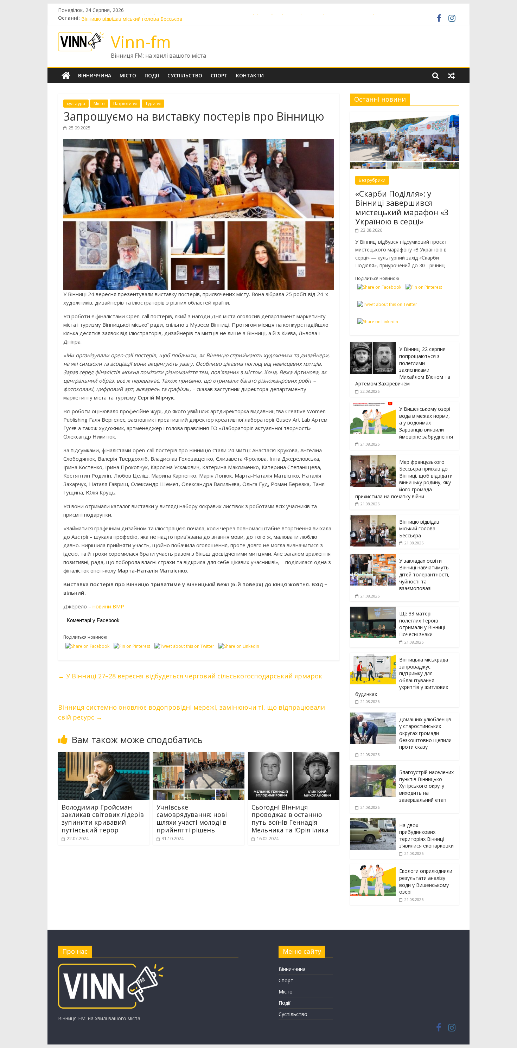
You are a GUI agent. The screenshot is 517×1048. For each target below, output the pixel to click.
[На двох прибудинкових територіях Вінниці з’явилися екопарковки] (373, 822)
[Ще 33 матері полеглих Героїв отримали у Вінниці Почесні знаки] (373, 610)
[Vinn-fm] (66, 75)
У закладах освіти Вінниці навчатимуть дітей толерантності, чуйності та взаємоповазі (424, 574)
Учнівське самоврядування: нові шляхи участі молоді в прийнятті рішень (192, 818)
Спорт (219, 75)
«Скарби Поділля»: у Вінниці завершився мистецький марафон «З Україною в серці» (401, 207)
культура (76, 104)
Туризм (153, 104)
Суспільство (184, 75)
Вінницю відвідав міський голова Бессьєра (419, 528)
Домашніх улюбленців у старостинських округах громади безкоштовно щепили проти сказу (425, 733)
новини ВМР (108, 606)
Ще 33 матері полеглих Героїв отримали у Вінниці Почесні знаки (422, 624)
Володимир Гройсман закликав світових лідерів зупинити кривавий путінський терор (103, 818)
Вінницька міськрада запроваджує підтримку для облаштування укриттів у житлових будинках (401, 676)
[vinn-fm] (111, 967)
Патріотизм (125, 104)
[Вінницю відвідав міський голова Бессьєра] (373, 518)
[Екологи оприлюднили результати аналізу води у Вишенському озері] (373, 867)
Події (152, 75)
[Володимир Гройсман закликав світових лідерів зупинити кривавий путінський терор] (103, 756)
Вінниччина (94, 75)
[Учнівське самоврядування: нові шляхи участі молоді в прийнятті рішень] (198, 756)
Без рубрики (372, 180)
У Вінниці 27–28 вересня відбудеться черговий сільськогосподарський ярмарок (190, 676)
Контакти (250, 75)
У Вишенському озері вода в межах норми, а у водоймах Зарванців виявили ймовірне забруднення (426, 422)
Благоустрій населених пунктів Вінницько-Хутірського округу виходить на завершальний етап (426, 786)
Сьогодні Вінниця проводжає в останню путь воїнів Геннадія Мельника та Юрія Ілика (289, 818)
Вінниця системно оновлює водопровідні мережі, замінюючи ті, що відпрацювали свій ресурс (191, 712)
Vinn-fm (141, 41)
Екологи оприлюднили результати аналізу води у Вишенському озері (425, 881)
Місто (128, 75)
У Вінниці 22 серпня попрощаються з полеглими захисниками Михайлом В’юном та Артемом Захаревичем (402, 366)
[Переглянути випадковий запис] (451, 75)
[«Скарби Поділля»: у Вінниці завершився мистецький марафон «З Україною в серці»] (404, 115)
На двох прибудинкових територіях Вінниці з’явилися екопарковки (426, 835)
